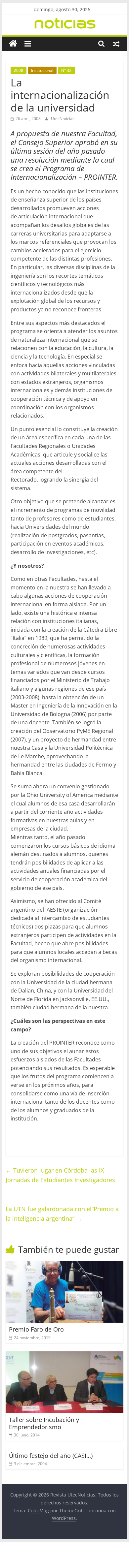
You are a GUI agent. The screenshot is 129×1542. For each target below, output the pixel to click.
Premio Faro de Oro (36, 1329)
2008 (18, 70)
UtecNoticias (62, 118)
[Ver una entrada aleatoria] (116, 43)
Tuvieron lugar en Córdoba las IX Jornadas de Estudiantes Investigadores (60, 1175)
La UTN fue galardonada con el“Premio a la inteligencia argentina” (62, 1213)
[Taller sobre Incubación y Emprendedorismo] (64, 1355)
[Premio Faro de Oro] (64, 1265)
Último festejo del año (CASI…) (51, 1456)
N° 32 (66, 70)
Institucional (42, 70)
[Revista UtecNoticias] (13, 44)
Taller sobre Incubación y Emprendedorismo (44, 1423)
